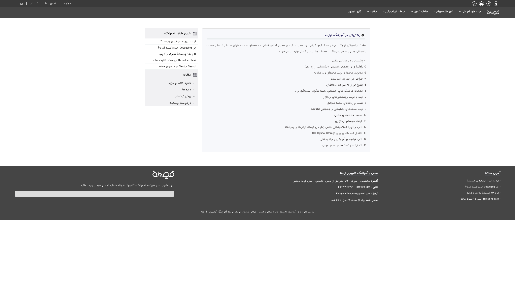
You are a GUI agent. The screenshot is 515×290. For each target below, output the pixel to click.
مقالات (373, 11)
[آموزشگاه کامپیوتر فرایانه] (491, 12)
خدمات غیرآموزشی (395, 11)
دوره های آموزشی (471, 11)
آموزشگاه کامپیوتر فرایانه (214, 212)
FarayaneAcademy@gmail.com (353, 194)
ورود (21, 3)
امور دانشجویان (444, 11)
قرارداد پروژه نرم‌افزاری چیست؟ (178, 41)
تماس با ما (50, 3)
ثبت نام (34, 3)
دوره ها (186, 89)
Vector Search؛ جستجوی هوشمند (176, 66)
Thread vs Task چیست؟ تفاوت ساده (174, 60)
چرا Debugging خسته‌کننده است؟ (177, 48)
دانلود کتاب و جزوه (180, 83)
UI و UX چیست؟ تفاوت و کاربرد (177, 54)
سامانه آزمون (421, 11)
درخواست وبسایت (180, 103)
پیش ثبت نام (183, 96)
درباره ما (67, 3)
